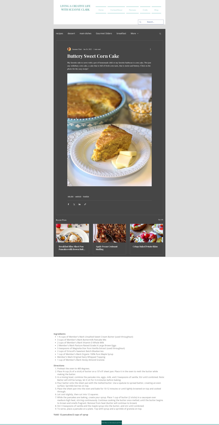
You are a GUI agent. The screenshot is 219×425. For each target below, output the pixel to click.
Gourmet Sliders (104, 33)
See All (160, 220)
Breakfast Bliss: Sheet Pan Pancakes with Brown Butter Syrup (72, 248)
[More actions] (150, 49)
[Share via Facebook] (68, 204)
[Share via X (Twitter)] (74, 204)
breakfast (121, 33)
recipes (59, 33)
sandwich (78, 196)
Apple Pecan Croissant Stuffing (106, 248)
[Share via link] (85, 204)
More (133, 33)
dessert (71, 33)
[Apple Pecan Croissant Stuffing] (109, 233)
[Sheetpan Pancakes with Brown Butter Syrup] (72, 233)
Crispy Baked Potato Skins (145, 246)
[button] (132, 10)
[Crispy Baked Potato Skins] (146, 233)
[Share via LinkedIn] (79, 204)
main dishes (85, 33)
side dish (70, 196)
